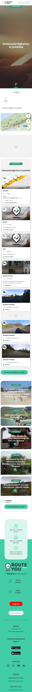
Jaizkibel (16, 92)
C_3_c (20, 198)
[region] (16, 122)
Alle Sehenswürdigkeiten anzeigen (14, 372)
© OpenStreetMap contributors (25, 130)
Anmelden (16, 613)
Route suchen (18, 591)
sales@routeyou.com (16, 681)
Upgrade (16, 604)
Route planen (18, 581)
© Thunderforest (15, 130)
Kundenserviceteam (16, 690)
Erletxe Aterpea (8, 276)
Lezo (4, 249)
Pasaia (5, 222)
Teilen (6, 101)
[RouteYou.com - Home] (8, 2)
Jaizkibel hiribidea (9, 304)
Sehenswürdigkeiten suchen (16, 507)
